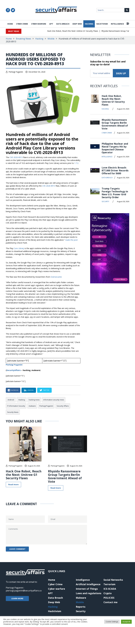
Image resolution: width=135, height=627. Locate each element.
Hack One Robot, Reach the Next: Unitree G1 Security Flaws (67, 31)
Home (10, 24)
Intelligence (117, 24)
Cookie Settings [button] (112, 621)
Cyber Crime (22, 24)
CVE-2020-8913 (16, 157)
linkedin (30, 390)
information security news (53, 400)
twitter (46, 390)
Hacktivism (102, 24)
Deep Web (77, 24)
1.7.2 (76, 163)
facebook (14, 390)
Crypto (107, 593)
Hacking (89, 24)
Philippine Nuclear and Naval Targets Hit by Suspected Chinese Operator (115, 148)
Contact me (110, 602)
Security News (12, 412)
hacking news (34, 400)
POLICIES (108, 597)
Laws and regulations (88, 593)
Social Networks (113, 579)
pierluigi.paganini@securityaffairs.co (24, 590)
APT (51, 24)
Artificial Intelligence (88, 584)
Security (105, 201)
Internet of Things (87, 588)
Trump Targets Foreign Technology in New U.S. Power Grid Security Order (115, 193)
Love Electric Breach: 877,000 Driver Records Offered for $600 (115, 170)
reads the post (71, 240)
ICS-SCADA (109, 588)
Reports (80, 606)
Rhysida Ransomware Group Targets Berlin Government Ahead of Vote (65, 476)
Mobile (51, 38)
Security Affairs (63, 406)
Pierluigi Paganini (16, 72)
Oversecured (56, 277)
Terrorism (109, 584)
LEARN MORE (17, 598)
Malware (81, 597)
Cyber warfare (38, 24)
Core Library (19, 248)
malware (32, 406)
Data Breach (62, 24)
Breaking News (23, 38)
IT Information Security (16, 406)
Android (11, 400)
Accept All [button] (126, 621)
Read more (13, 484)
